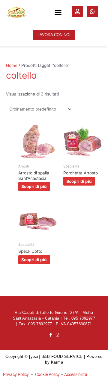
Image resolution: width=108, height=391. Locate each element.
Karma (57, 362)
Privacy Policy (16, 374)
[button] (58, 12)
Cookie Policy (47, 374)
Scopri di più (34, 186)
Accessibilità (75, 374)
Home (11, 65)
